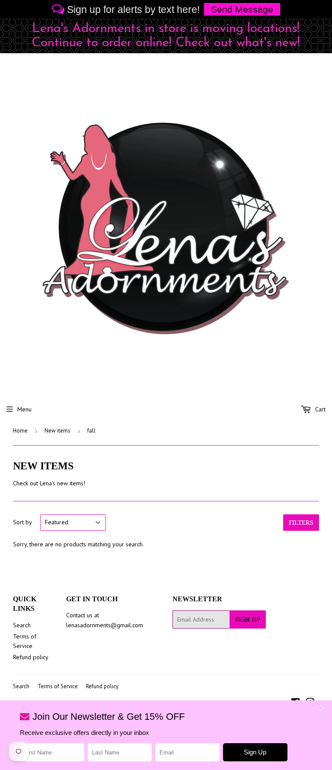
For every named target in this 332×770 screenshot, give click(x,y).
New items (57, 430)
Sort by (22, 522)
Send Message (242, 9)
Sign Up (247, 619)
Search (22, 625)
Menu (24, 409)
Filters (301, 522)
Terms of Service (58, 686)
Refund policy (30, 657)
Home (20, 430)
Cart (319, 409)
